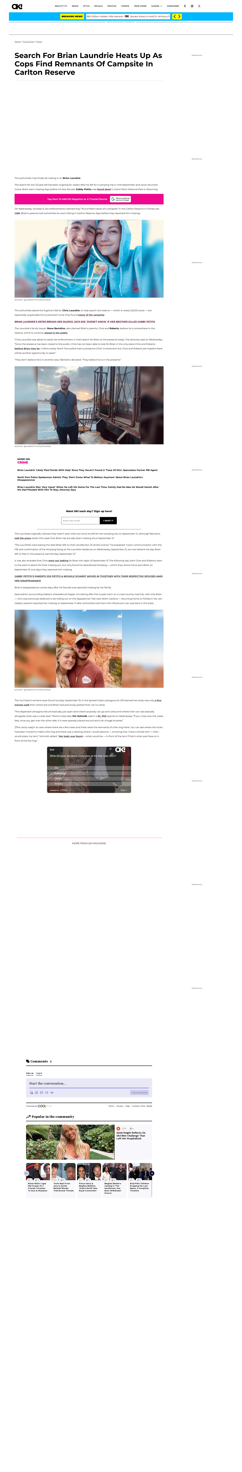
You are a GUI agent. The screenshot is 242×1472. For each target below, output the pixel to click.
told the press (23, 538)
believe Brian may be (27, 348)
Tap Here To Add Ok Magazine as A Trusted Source (77, 199)
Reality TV (61, 6)
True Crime (28, 41)
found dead (104, 189)
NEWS (75, 6)
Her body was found (71, 736)
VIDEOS (125, 6)
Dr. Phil (102, 716)
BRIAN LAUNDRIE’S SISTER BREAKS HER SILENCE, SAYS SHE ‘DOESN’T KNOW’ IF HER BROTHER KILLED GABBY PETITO (85, 321)
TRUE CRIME (140, 6)
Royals (98, 6)
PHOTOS (111, 6)
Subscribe (173, 6)
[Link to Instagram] (192, 6)
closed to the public (56, 333)
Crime (39, 41)
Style (86, 6)
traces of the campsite (91, 315)
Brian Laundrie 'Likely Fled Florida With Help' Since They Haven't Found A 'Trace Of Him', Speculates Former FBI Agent (87, 470)
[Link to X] (199, 6)
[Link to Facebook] (185, 6)
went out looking (58, 560)
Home (18, 41)
